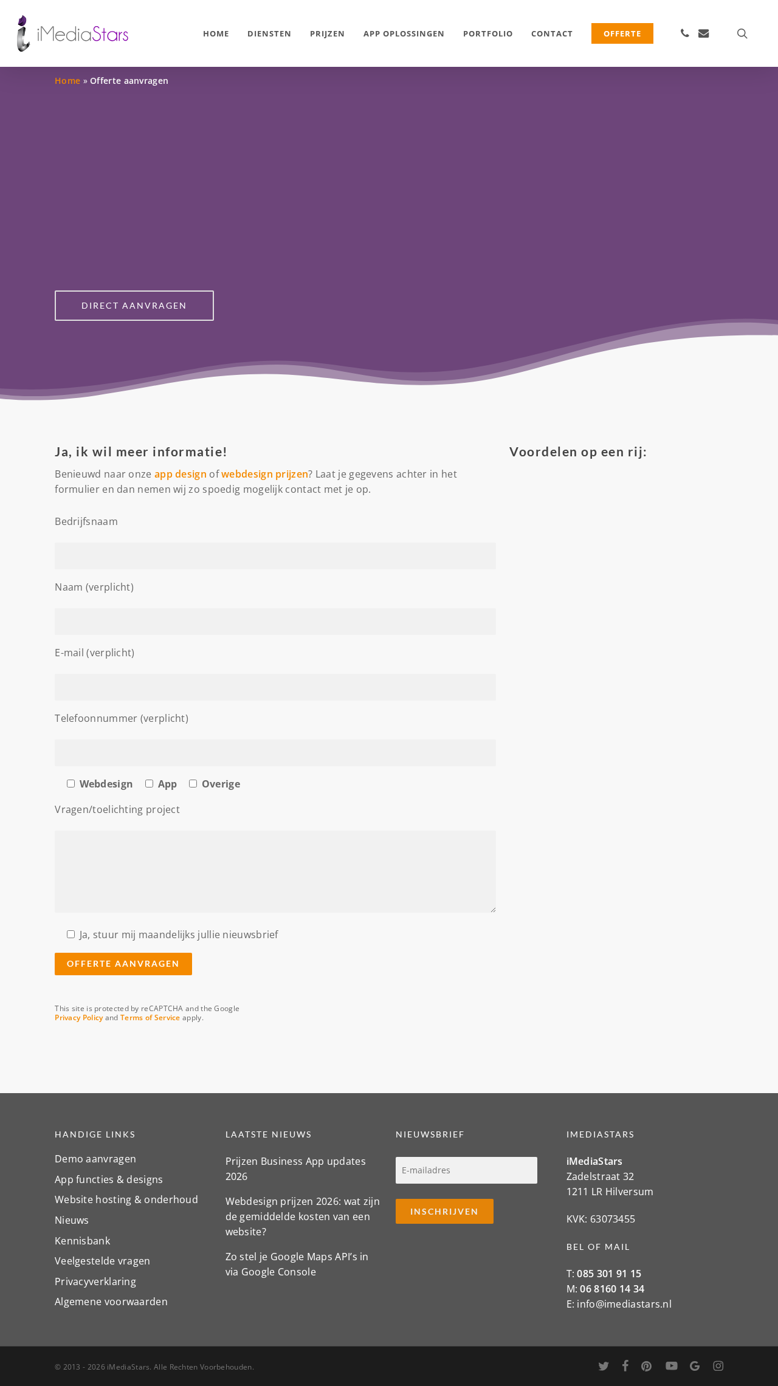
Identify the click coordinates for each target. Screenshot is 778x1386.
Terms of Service (150, 1017)
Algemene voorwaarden (111, 1301)
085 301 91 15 (609, 1273)
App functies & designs (109, 1179)
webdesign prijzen (264, 474)
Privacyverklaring (95, 1281)
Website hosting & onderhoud (126, 1199)
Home (67, 80)
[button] (134, 305)
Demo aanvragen (95, 1159)
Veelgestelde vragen (103, 1261)
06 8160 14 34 (612, 1288)
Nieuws (72, 1220)
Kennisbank (82, 1240)
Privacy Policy (79, 1017)
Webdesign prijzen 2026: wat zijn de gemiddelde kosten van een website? (302, 1216)
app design (180, 474)
